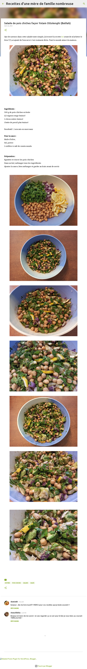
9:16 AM (21, 602)
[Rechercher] (76, 3)
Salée (32, 583)
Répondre (15, 608)
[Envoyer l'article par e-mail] (5, 580)
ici (62, 37)
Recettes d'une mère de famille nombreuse (39, 4)
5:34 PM (23, 613)
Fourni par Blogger (44, 666)
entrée (7, 583)
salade (25, 583)
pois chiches (16, 583)
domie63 (14, 602)
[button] (5, 30)
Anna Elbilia (15, 613)
